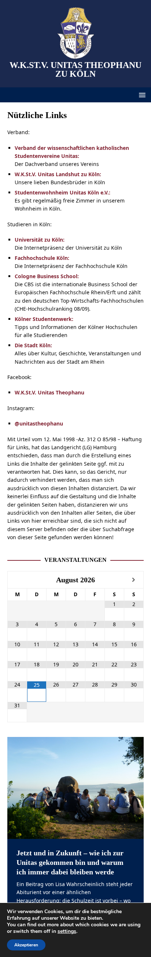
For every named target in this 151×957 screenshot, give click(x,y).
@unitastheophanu (39, 423)
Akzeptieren (26, 945)
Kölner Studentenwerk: (44, 318)
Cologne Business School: (47, 276)
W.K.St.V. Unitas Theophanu (49, 392)
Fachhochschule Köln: (42, 257)
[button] (141, 94)
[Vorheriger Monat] (17, 580)
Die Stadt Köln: (33, 345)
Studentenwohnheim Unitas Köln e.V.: (62, 192)
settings (67, 931)
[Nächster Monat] (134, 580)
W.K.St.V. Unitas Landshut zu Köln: (58, 174)
